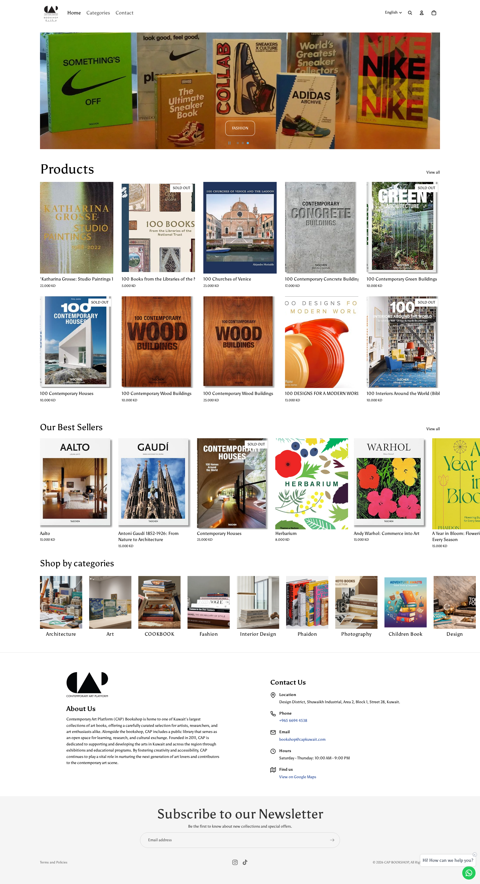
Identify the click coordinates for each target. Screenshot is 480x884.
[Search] (410, 13)
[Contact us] (469, 873)
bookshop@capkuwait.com (302, 739)
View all (433, 172)
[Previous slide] (46, 91)
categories (94, 563)
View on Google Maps (297, 777)
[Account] (422, 13)
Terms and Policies (54, 862)
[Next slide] (433, 91)
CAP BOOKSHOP (396, 862)
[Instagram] (235, 862)
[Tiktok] (245, 862)
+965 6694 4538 (293, 720)
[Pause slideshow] (229, 143)
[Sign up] (332, 840)
